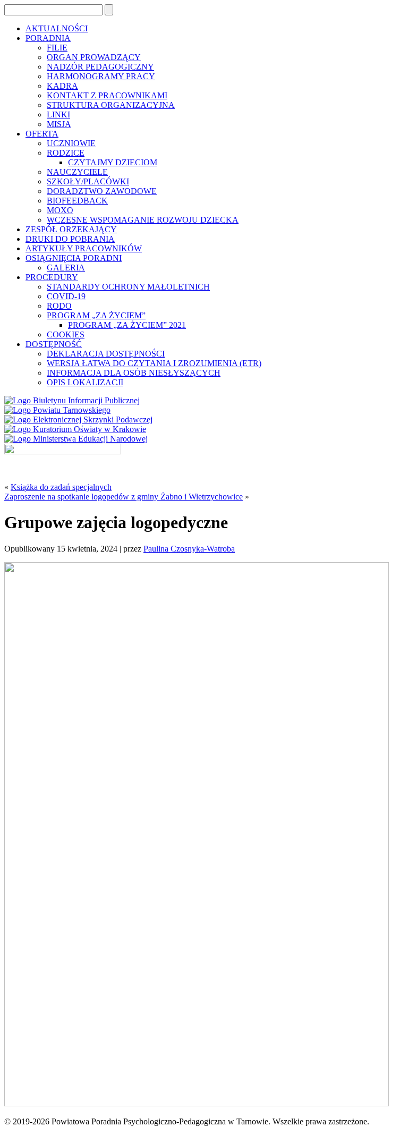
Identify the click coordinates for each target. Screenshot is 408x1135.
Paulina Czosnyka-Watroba (189, 548)
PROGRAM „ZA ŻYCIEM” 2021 (127, 324)
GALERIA (66, 267)
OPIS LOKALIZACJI (85, 382)
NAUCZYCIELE (77, 171)
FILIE (57, 47)
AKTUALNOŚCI (57, 28)
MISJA (59, 124)
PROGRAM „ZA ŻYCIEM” (96, 315)
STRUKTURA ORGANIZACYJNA (111, 104)
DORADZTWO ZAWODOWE (102, 191)
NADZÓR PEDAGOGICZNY (100, 66)
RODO (59, 305)
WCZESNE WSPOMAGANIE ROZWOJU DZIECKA (143, 219)
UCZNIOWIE (71, 143)
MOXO (60, 210)
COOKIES (65, 334)
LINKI (58, 114)
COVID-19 (66, 296)
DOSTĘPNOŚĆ (54, 344)
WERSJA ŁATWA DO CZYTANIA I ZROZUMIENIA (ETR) (154, 363)
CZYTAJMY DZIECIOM (112, 162)
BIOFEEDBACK (77, 200)
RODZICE (65, 152)
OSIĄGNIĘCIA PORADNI (74, 257)
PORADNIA (48, 38)
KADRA (62, 85)
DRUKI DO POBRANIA (70, 238)
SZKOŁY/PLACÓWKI (88, 181)
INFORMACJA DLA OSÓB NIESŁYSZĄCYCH (133, 372)
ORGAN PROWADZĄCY (94, 57)
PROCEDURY (52, 277)
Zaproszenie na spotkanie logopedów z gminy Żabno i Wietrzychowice (123, 496)
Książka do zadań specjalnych (61, 487)
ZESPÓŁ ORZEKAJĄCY (71, 229)
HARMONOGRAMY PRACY (101, 76)
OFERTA (42, 133)
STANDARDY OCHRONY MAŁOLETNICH (128, 286)
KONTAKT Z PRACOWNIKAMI (107, 95)
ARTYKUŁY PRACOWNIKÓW (84, 248)
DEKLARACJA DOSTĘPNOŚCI (106, 353)
